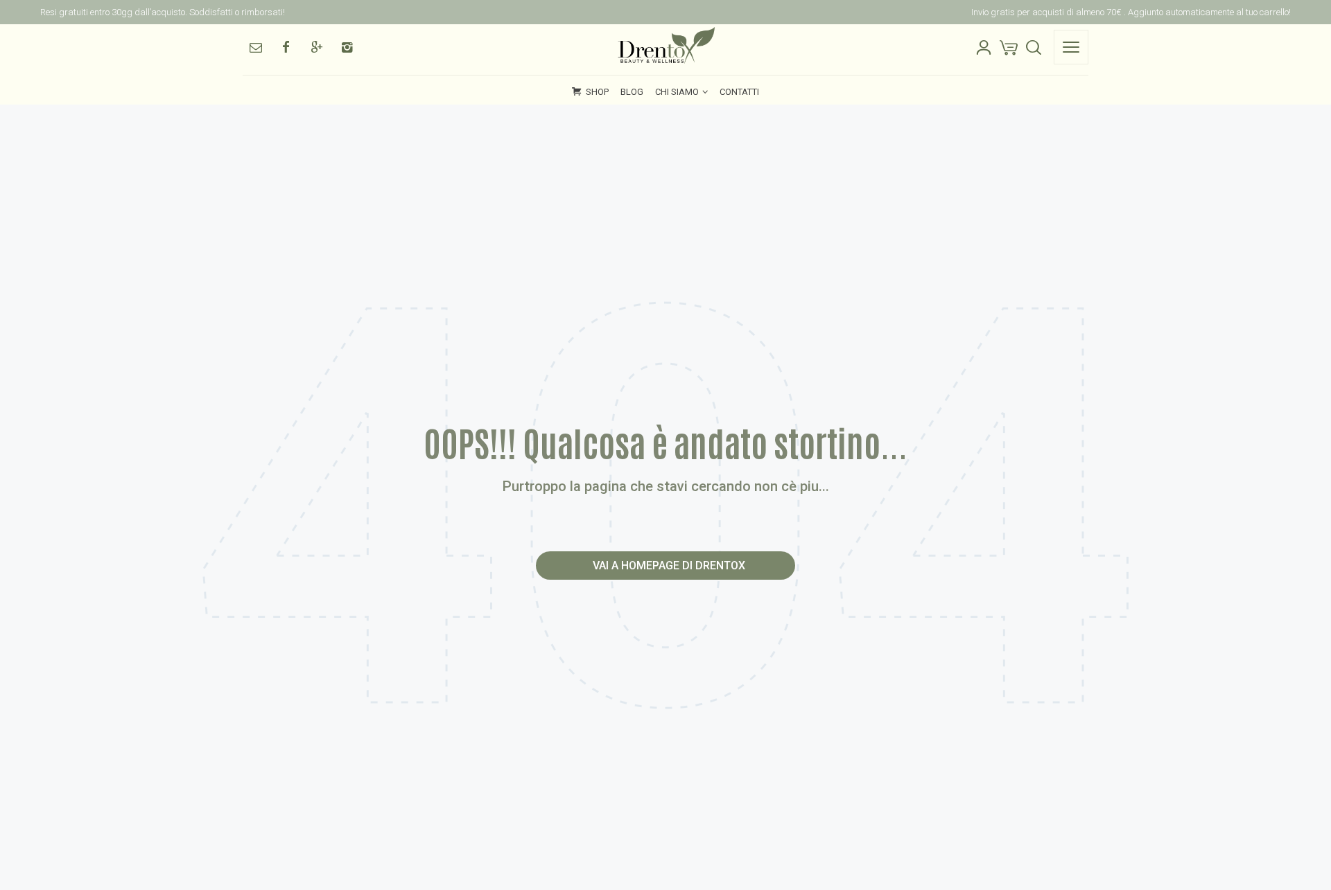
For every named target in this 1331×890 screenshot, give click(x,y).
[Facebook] (285, 47)
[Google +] (316, 47)
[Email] (255, 47)
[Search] (1033, 47)
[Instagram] (346, 47)
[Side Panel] (1071, 47)
